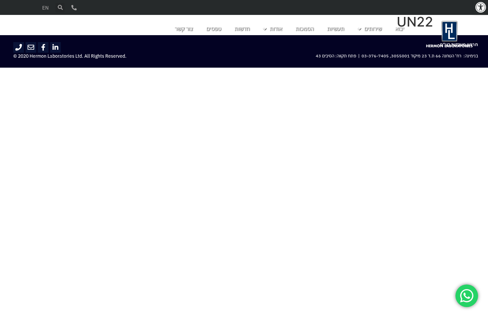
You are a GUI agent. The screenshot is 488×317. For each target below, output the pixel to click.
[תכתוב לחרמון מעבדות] (31, 47)
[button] (480, 7)
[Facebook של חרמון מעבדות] (43, 47)
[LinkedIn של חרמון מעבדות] (55, 47)
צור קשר (184, 29)
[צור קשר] (74, 7)
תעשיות (335, 29)
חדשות (242, 29)
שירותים (373, 29)
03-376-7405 (375, 56)
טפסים (213, 29)
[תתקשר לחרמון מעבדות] (18, 47)
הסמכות (304, 29)
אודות (276, 29)
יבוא (399, 29)
